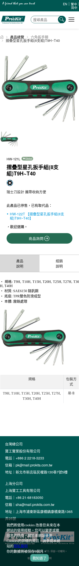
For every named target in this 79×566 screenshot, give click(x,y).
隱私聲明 (21, 546)
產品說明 (19, 263)
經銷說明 (59, 263)
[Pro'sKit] (13, 26)
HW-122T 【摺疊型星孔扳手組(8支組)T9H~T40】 (37, 216)
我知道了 (39, 558)
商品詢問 (36, 238)
